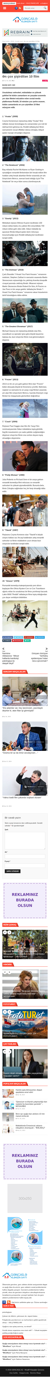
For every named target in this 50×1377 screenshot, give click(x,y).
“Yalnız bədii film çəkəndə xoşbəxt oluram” (22, 798)
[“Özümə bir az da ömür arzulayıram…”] (25, 736)
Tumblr (7, 641)
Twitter (19, 638)
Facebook (8, 638)
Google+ (30, 638)
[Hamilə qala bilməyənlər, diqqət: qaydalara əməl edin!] (8, 1093)
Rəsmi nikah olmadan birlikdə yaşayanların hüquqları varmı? (23, 1075)
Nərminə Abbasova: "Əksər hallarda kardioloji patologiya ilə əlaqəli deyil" (10, 658)
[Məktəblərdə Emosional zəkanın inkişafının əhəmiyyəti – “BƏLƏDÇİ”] (8, 1129)
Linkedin (40, 638)
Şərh (6, 830)
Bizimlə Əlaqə (35, 1373)
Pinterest (18, 641)
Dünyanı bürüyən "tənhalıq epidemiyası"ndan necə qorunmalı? (39, 656)
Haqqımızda (24, 1373)
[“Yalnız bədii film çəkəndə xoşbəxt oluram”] (25, 781)
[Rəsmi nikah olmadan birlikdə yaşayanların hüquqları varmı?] (25, 1064)
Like (45, 81)
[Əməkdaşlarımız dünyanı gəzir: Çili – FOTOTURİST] (25, 1024)
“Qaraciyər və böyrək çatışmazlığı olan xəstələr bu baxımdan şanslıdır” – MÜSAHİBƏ (31, 1104)
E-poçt (7, 862)
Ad (6, 852)
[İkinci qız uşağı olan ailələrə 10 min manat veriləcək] (8, 1117)
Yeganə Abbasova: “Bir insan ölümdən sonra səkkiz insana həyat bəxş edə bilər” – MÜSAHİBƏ (24, 994)
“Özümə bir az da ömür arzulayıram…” (20, 753)
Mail (28, 641)
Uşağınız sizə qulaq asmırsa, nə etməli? (32, 3)
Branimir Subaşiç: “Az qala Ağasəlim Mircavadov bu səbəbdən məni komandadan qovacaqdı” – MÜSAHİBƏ (24, 954)
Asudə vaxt (19, 42)
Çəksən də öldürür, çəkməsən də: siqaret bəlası (19, 1316)
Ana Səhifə (6, 42)
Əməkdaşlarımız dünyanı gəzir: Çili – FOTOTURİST (20, 1035)
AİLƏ (12, 42)
